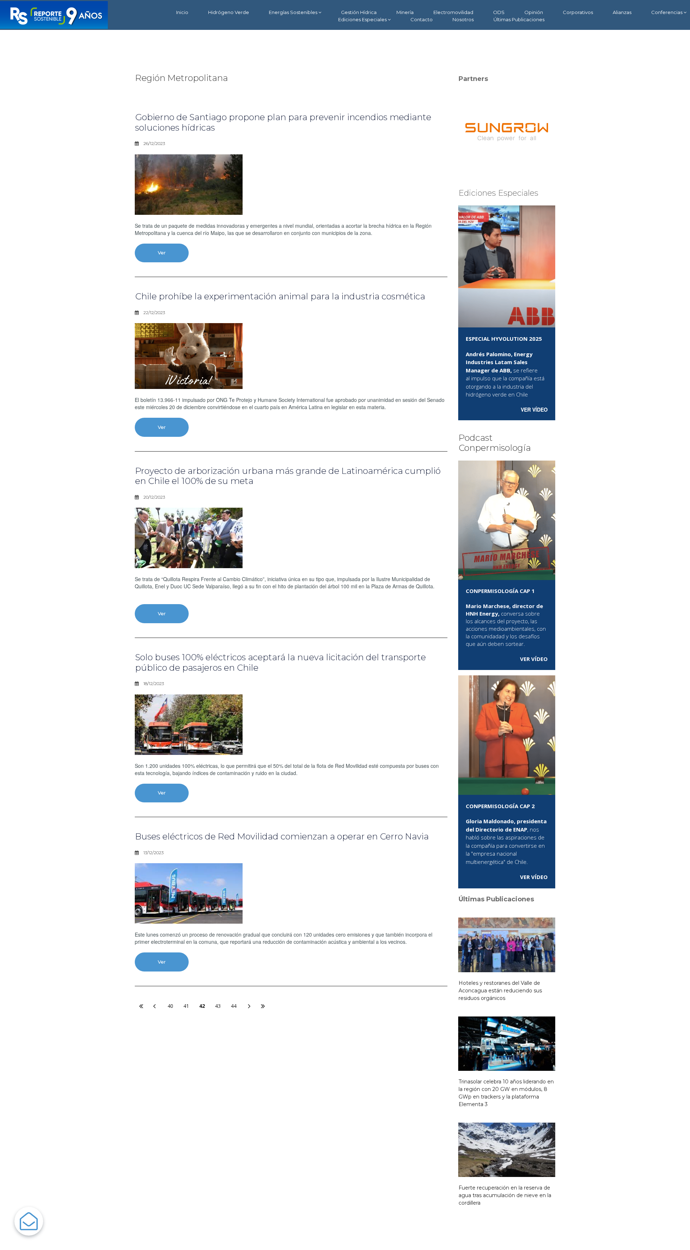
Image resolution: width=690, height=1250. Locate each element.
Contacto (421, 19)
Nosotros (463, 19)
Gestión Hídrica (359, 12)
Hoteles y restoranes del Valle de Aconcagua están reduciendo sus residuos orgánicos (500, 990)
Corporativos (578, 12)
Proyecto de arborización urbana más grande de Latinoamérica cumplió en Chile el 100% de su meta (288, 476)
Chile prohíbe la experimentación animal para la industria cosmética (280, 296)
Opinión (533, 12)
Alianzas (622, 12)
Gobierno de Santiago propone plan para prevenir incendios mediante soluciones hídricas (283, 122)
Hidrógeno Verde (228, 12)
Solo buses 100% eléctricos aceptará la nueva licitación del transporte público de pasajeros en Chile (280, 662)
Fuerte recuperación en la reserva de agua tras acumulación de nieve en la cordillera (505, 1195)
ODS (499, 12)
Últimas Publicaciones (518, 19)
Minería (405, 12)
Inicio (182, 12)
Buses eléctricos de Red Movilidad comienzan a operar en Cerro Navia (282, 836)
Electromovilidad (453, 12)
